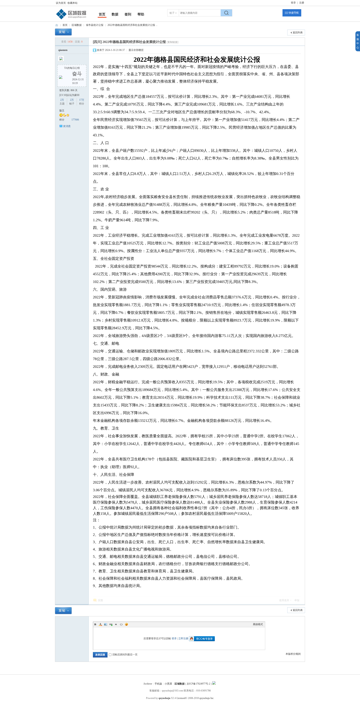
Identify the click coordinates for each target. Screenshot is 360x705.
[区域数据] (71, 19)
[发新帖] (63, 32)
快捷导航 (294, 12)
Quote (116, 624)
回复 (100, 600)
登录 (293, 2)
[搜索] (226, 12)
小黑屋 (168, 683)
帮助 (141, 14)
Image (106, 624)
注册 (301, 2)
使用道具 (284, 600)
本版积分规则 (293, 653)
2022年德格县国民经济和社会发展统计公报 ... (133, 25)
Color (100, 624)
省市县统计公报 (94, 25)
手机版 (158, 683)
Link (111, 624)
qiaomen (63, 50)
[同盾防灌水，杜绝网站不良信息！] (214, 683)
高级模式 (258, 624)
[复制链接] (172, 42)
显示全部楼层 (136, 50)
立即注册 (183, 638)
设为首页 (61, 2)
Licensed (181, 698)
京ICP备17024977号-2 (198, 683)
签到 (128, 14)
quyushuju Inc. (206, 698)
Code (121, 624)
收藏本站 (73, 2)
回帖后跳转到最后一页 (125, 654)
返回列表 (298, 32)
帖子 (172, 12)
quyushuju (164, 698)
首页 (102, 14)
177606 (75, 119)
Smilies (126, 624)
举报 (296, 600)
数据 (115, 14)
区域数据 (56, 25)
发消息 (67, 126)
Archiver (147, 683)
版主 (61, 110)
